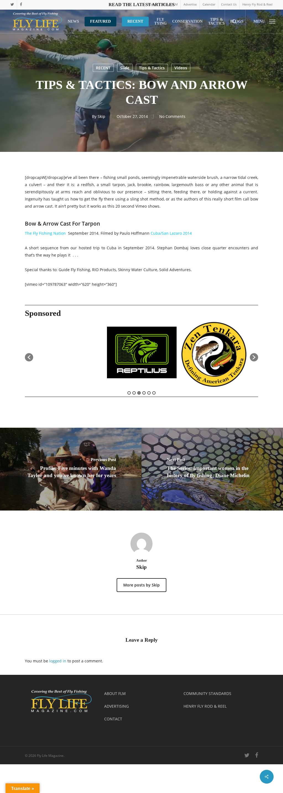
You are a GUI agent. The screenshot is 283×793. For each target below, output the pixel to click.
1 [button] (129, 393)
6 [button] (154, 393)
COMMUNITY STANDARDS (207, 693)
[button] (264, 21)
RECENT (103, 67)
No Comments (172, 116)
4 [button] (144, 393)
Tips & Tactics (152, 67)
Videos (180, 67)
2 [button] (134, 393)
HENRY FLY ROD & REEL (205, 706)
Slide (124, 67)
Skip (101, 116)
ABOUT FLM (115, 693)
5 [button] (149, 393)
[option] (69, 354)
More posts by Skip (141, 585)
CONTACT (113, 718)
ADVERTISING (116, 706)
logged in (57, 661)
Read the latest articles (142, 4)
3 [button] (139, 393)
